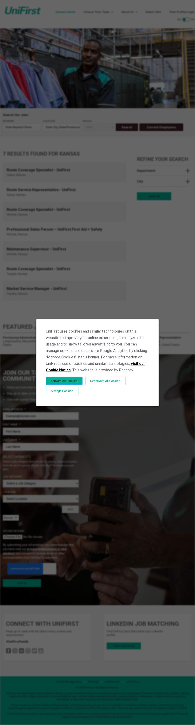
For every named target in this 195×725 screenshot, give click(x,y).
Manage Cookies (62, 391)
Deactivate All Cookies (105, 381)
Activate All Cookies (64, 381)
